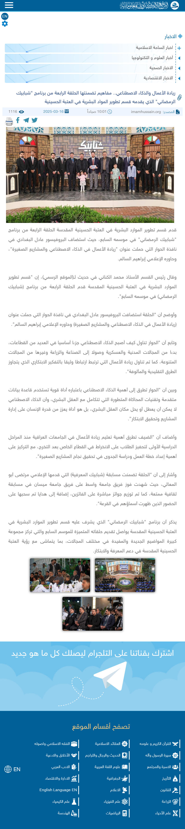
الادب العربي (60, 767)
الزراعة (166, 802)
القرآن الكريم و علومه (155, 744)
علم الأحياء (163, 813)
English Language (55, 790)
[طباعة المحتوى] (9, 121)
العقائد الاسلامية (107, 744)
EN (4, 16)
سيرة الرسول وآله (158, 755)
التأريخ (166, 778)
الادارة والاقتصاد (57, 778)
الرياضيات (113, 813)
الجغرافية (113, 778)
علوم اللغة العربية (107, 767)
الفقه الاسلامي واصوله (52, 744)
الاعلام (115, 790)
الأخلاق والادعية (58, 755)
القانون (165, 790)
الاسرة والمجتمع (159, 767)
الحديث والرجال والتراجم (102, 755)
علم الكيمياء (61, 802)
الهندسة (64, 813)
